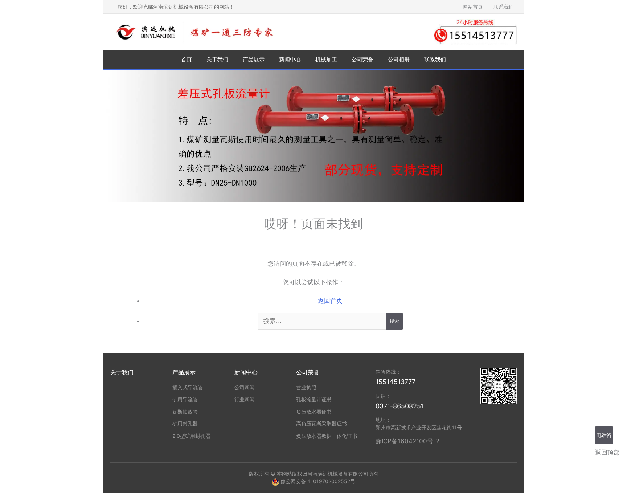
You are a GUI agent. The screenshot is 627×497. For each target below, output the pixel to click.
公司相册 (399, 59)
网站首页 (473, 7)
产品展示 (254, 59)
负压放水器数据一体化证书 (326, 436)
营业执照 (306, 387)
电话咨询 (604, 438)
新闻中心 (290, 59)
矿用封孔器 (185, 423)
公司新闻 (244, 387)
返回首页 (330, 300)
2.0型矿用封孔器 (191, 436)
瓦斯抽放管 (185, 411)
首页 (186, 59)
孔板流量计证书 (314, 399)
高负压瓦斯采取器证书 (321, 423)
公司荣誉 (362, 59)
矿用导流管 (185, 399)
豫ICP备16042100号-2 (407, 441)
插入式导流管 (187, 387)
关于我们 (217, 59)
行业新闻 (244, 399)
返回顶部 (607, 452)
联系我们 (503, 7)
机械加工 (326, 59)
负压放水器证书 (314, 411)
